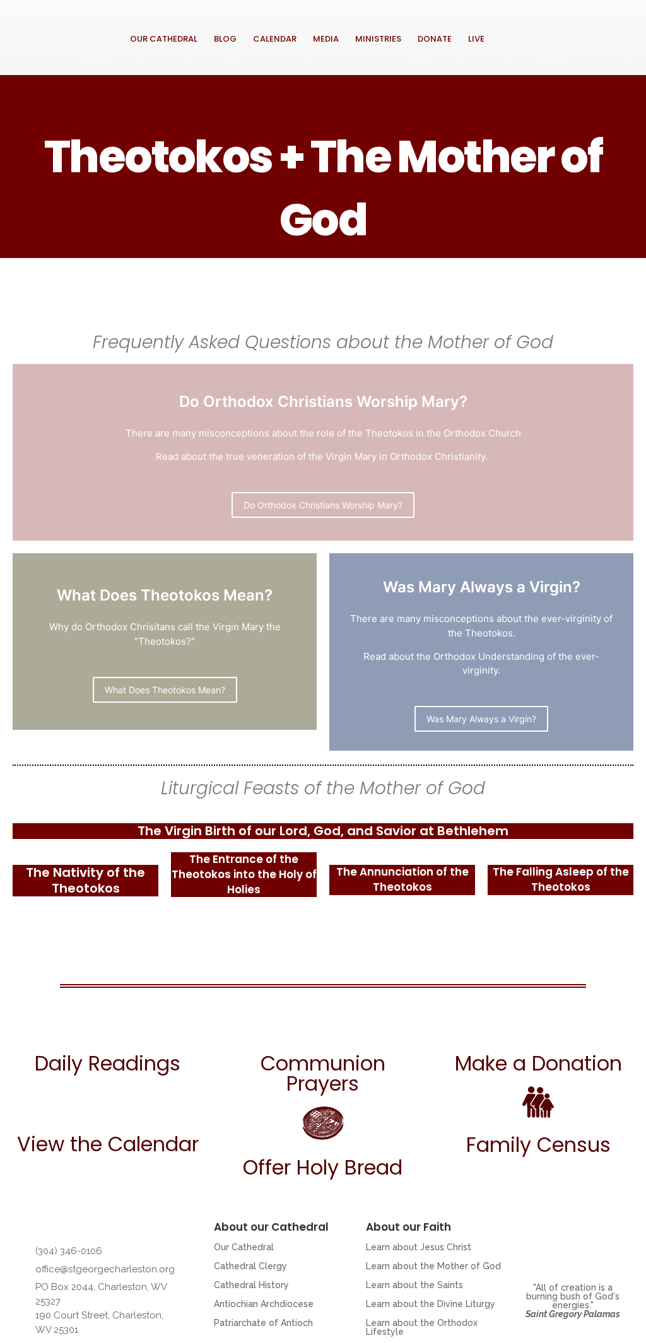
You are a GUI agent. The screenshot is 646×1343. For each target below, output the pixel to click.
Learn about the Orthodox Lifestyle (422, 1327)
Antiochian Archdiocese (264, 1304)
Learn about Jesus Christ (418, 1247)
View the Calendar (108, 1144)
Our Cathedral (163, 39)
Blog (225, 39)
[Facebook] (538, 22)
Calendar (275, 39)
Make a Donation (538, 1063)
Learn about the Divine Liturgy (430, 1304)
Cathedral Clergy (250, 1266)
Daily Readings (107, 1063)
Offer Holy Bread (322, 1167)
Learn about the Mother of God (433, 1266)
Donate (435, 39)
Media (326, 39)
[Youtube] (538, 49)
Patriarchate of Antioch (263, 1323)
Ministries (378, 39)
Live (476, 39)
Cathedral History (251, 1285)
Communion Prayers (323, 1073)
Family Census (538, 1144)
